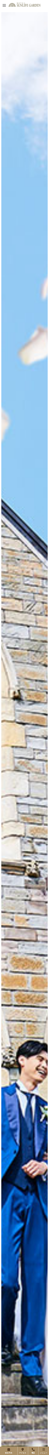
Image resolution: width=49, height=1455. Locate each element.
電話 (33, 1453)
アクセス (22, 1453)
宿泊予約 (8, 1453)
